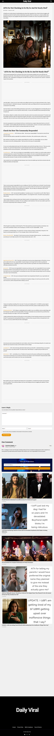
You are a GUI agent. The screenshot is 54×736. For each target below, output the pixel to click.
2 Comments (4, 626)
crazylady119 (6, 347)
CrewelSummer (6, 152)
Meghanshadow (6, 193)
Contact (14, 727)
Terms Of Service (38, 727)
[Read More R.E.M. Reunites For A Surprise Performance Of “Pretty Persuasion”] (27, 548)
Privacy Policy (20, 727)
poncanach (5, 268)
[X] (27, 734)
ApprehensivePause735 (8, 260)
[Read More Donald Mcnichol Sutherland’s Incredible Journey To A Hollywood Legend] (27, 485)
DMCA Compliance (29, 727)
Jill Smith (5, 10)
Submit (27, 468)
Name (3, 428)
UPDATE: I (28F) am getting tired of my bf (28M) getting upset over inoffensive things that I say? (25, 625)
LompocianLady (6, 276)
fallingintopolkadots (7, 310)
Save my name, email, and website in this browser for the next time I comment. (17, 431)
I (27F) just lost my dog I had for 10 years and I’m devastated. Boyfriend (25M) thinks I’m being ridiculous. (24, 531)
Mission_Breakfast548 (8, 235)
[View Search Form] (51, 1)
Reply (50, 445)
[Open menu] (3, 1)
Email (29, 428)
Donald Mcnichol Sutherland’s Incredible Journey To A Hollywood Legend (19, 499)
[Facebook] (25, 734)
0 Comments (4, 501)
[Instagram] (29, 734)
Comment (4, 413)
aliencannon (6, 354)
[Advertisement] (27, 92)
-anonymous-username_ (8, 133)
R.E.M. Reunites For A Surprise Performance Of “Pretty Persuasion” (17, 562)
